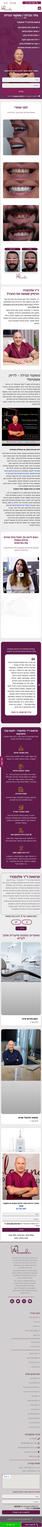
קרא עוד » (34, 1022)
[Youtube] (18, 1301)
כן (27, 922)
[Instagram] (24, 1301)
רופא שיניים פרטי (30, 1018)
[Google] (12, 1301)
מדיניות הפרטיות (18, 96)
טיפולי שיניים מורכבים (21, 505)
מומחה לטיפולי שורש (28, 1117)
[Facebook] (30, 1301)
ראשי (25, 18)
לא (16, 922)
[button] (39, 8)
